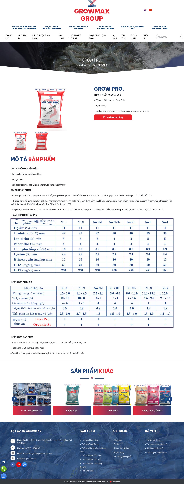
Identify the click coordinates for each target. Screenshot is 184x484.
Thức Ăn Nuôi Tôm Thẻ (91, 455)
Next (86, 108)
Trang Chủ (9, 37)
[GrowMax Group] (92, 3)
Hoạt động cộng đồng (97, 37)
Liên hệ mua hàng (114, 117)
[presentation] (14, 399)
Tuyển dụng (134, 37)
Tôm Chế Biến (87, 470)
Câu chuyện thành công (41, 37)
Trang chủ (80, 64)
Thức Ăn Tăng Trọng (90, 444)
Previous (14, 108)
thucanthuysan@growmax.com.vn (34, 453)
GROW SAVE (112, 410)
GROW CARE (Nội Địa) (152, 410)
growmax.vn (31, 458)
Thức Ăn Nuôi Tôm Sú (90, 459)
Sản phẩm (61, 37)
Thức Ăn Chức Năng (89, 439)
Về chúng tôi (22, 37)
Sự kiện (115, 37)
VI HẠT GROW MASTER (31, 410)
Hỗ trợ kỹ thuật (76, 37)
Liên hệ (146, 37)
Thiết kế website (103, 481)
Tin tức (123, 37)
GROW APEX (71, 410)
